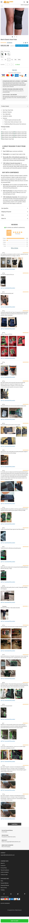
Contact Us (3, 865)
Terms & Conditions (5, 870)
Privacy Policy (4, 867)
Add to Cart (14, 921)
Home (2, 6)
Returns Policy (4, 887)
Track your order (4, 874)
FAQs (2, 880)
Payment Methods (4, 883)
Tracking (2, 890)
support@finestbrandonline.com (8, 855)
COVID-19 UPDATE (4, 872)
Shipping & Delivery (5, 885)
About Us (3, 863)
